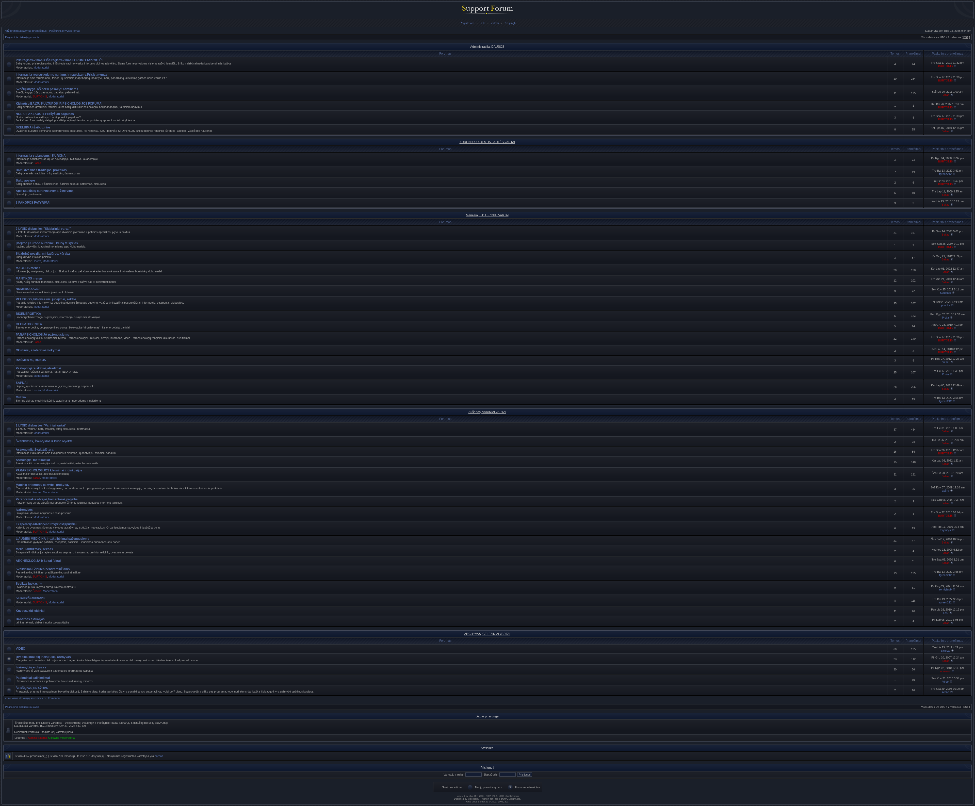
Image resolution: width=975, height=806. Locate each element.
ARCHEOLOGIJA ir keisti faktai (38, 561)
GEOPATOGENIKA (29, 324)
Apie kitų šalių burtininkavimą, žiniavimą (45, 191)
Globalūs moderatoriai (61, 737)
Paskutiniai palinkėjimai (33, 678)
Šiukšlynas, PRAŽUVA (32, 688)
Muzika (21, 397)
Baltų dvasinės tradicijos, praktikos (41, 170)
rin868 (945, 362)
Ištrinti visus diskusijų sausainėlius (25, 698)
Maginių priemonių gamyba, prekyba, (42, 485)
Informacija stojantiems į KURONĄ (41, 155)
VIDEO (20, 648)
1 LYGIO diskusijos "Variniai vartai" (41, 425)
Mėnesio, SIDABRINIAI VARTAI (487, 215)
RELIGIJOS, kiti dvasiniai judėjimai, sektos (46, 299)
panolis (945, 305)
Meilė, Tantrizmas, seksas (34, 549)
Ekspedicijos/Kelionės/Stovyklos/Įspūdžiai (46, 524)
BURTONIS (945, 66)
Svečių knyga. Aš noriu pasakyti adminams (47, 89)
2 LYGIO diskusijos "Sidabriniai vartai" (43, 229)
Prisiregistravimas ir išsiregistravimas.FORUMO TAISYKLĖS (59, 60)
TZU (945, 612)
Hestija (36, 390)
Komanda (54, 698)
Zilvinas (945, 650)
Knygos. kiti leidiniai (30, 611)
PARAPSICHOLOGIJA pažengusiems (42, 334)
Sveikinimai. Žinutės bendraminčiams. (43, 569)
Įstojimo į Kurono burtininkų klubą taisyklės (47, 243)
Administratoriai (37, 737)
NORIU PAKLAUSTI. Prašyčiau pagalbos (45, 114)
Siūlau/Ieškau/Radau (30, 598)
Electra (36, 260)
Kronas (36, 492)
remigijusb (945, 589)
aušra (945, 490)
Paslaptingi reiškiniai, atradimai (38, 368)
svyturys (945, 530)
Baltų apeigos (26, 180)
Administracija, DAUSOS (487, 46)
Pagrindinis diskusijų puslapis (22, 37)
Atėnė (945, 692)
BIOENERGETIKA (28, 314)
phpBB (472, 796)
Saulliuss (945, 292)
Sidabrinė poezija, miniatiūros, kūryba (43, 253)
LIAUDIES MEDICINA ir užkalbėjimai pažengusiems (52, 538)
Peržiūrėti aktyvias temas (64, 30)
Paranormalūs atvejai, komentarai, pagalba (47, 499)
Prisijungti (509, 23)
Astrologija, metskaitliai (33, 460)
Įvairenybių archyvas (31, 667)
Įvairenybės (24, 510)
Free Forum (500, 799)
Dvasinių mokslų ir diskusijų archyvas (43, 657)
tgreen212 (945, 173)
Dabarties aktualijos (30, 619)
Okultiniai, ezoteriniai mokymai (38, 350)
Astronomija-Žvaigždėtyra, (35, 449)
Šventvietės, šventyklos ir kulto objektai (44, 441)
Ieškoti (495, 23)
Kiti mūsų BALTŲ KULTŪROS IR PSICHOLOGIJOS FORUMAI (59, 103)
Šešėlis (36, 591)
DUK (482, 23)
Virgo (945, 681)
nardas (159, 756)
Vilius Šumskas (480, 801)
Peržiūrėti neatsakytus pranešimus (25, 30)
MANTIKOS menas (29, 278)
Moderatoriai (41, 67)
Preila (945, 317)
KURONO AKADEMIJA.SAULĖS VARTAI (487, 142)
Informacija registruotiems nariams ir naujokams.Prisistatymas (61, 74)
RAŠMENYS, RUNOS (31, 360)
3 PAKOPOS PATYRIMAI (33, 202)
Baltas (945, 94)
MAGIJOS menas (28, 268)
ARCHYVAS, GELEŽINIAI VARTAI (487, 634)
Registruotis (467, 23)
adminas (945, 671)
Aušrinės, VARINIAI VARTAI (487, 412)
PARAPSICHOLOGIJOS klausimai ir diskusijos (49, 470)
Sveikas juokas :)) (29, 583)
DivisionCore (513, 799)
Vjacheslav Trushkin (478, 799)
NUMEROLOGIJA (28, 289)
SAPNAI (21, 383)
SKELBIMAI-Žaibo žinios (33, 127)
